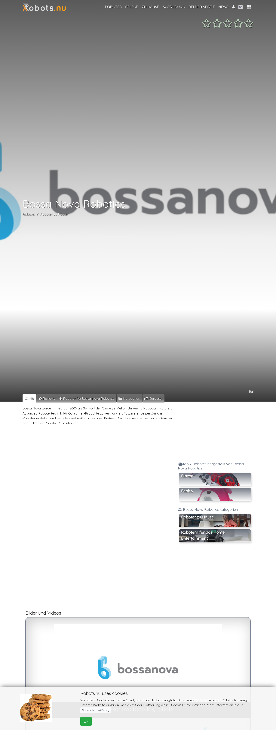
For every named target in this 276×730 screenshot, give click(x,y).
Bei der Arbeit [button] (202, 7)
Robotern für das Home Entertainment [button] (203, 535)
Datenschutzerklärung (95, 710)
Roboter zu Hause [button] (197, 516)
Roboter (29, 214)
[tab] (29, 398)
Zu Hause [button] (150, 7)
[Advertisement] (215, 430)
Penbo (187, 490)
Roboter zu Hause (54, 214)
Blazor (187, 475)
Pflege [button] (131, 7)
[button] (248, 6)
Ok (86, 721)
